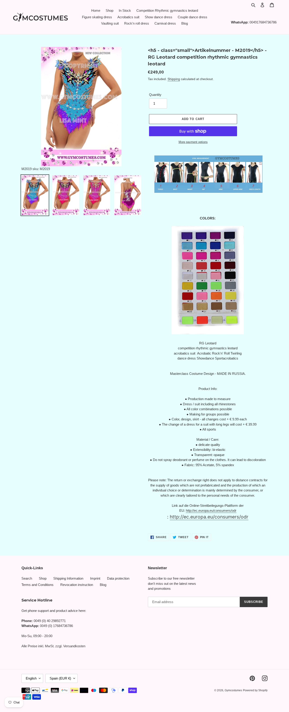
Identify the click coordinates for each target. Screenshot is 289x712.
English (31, 678)
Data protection (118, 578)
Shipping (174, 79)
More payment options (193, 142)
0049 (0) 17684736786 (56, 626)
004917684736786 (263, 22)
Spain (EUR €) (60, 678)
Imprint (95, 578)
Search (26, 578)
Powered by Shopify (255, 690)
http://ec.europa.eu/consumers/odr (211, 510)
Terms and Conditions (37, 585)
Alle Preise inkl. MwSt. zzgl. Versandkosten (53, 646)
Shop (43, 578)
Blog (103, 585)
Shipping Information (68, 578)
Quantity (155, 95)
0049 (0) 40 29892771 (50, 621)
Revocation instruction (76, 585)
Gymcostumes (233, 690)
